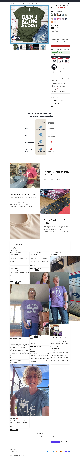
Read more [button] (12, 264)
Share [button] (53, 106)
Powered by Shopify (21, 455)
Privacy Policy (32, 438)
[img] (13, 252)
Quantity (52, 33)
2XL (53, 30)
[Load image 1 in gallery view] (16, 47)
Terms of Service (46, 438)
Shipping (52, 9)
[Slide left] (11, 47)
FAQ (32, 436)
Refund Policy (39, 438)
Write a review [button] (14, 250)
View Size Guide (56, 25)
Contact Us (28, 436)
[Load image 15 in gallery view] (23, 47)
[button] (19, 3)
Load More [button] (13, 429)
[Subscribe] (28, 442)
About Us (23, 436)
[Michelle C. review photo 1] (29, 336)
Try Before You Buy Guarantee (40, 436)
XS (52, 28)
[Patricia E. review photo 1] (49, 324)
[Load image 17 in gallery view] (36, 47)
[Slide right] (48, 47)
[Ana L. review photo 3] (54, 332)
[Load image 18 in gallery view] (43, 47)
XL (66, 28)
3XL (57, 30)
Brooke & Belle (15, 455)
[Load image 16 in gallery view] (29, 47)
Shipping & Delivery (54, 436)
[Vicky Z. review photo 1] (29, 416)
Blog (48, 436)
